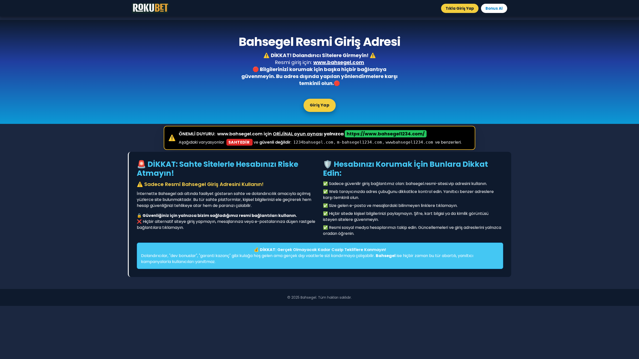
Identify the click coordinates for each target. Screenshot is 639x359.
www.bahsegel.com (338, 62)
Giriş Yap (319, 105)
